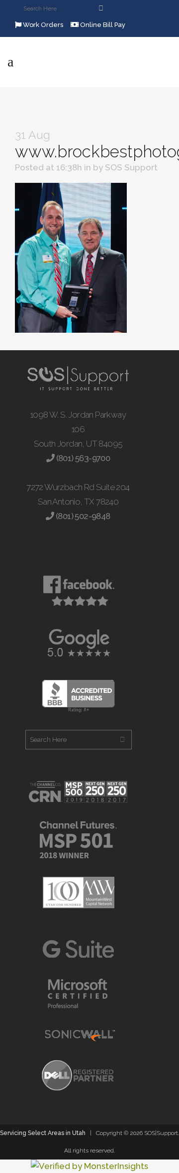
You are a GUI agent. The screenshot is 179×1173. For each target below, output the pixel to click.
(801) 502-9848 (82, 516)
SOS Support (131, 167)
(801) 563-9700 (82, 458)
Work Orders (42, 24)
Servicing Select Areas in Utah (43, 1133)
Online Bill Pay (102, 24)
